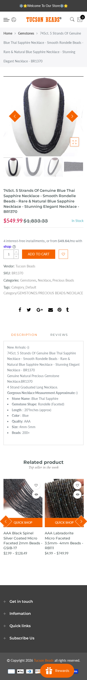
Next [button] (72, 116)
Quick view (37, 495)
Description (24, 335)
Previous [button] (15, 116)
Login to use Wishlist (63, 254)
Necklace (44, 280)
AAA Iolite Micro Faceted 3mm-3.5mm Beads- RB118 (64, 538)
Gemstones (26, 33)
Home (7, 33)
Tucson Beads (25, 266)
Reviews (59, 335)
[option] (43, 116)
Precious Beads (63, 280)
